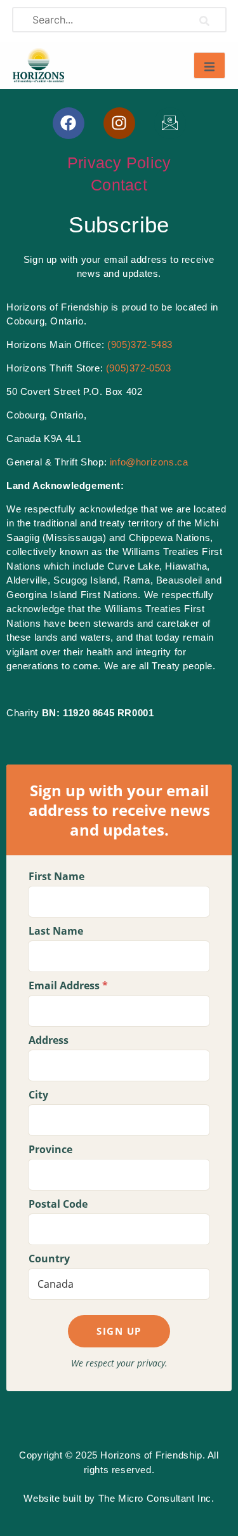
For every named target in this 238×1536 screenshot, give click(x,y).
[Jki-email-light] (170, 123)
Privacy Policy (119, 162)
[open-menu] (209, 65)
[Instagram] (119, 123)
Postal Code (58, 1204)
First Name (56, 876)
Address (49, 1040)
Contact (119, 185)
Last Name (56, 931)
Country (49, 1258)
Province (50, 1149)
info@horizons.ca (149, 462)
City (38, 1095)
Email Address (68, 985)
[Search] (204, 20)
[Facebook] (68, 123)
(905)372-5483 (140, 344)
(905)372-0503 (138, 368)
